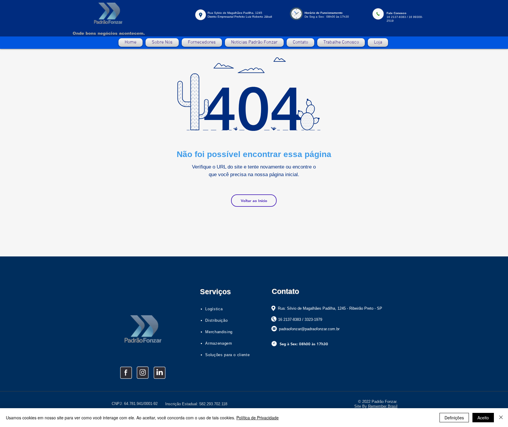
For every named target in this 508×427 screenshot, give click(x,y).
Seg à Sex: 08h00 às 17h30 (304, 343)
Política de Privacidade (257, 418)
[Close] (500, 417)
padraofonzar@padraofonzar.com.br (309, 329)
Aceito (483, 418)
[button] (300, 42)
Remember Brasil (382, 406)
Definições (454, 418)
